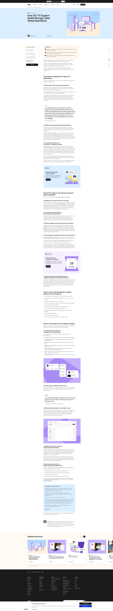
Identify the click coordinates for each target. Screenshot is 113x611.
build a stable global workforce (64, 197)
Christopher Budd (46, 146)
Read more (31, 561)
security (69, 160)
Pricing (58, 4)
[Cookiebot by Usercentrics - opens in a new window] (26, 609)
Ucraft (44, 205)
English (60, 226)
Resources (52, 4)
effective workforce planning (60, 203)
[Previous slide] (82, 537)
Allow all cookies (85, 603)
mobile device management (53, 479)
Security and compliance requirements (50, 237)
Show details (34, 609)
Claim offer (63, 1)
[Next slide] (84, 537)
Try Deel (32, 64)
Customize (85, 606)
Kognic (55, 133)
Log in (78, 4)
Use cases (40, 4)
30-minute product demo (66, 513)
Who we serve (46, 4)
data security (62, 240)
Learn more (48, 179)
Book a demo (83, 4)
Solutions (34, 4)
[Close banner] (84, 1)
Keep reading (47, 509)
